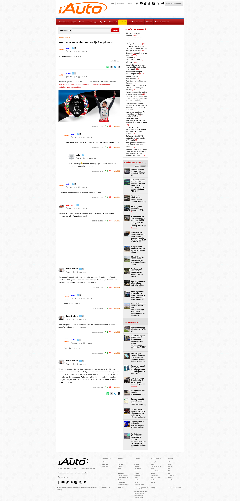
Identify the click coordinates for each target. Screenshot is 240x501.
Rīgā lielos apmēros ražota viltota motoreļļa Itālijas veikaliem (138, 284)
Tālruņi (153, 464)
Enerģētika (154, 462)
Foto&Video (154, 475)
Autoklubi (137, 480)
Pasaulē (120, 464)
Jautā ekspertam (174, 487)
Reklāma (120, 4)
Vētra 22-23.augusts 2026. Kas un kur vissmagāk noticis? (136, 88)
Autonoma (105, 466)
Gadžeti (153, 480)
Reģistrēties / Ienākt (174, 4)
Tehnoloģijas (156, 458)
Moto (119, 468)
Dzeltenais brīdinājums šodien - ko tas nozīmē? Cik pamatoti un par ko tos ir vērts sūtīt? (137, 106)
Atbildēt (117, 126)
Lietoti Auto (105, 462)
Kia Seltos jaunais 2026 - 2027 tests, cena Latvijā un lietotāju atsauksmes (136, 48)
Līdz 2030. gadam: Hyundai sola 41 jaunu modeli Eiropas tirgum (138, 381)
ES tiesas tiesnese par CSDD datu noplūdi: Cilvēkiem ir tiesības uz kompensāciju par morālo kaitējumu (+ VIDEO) (138, 185)
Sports (61, 37)
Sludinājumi (106, 458)
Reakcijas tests (139, 484)
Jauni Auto (105, 464)
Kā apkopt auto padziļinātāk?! (132, 77)
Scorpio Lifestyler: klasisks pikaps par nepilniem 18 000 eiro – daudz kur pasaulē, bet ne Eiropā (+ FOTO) (138, 221)
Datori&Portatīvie (156, 466)
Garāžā (136, 473)
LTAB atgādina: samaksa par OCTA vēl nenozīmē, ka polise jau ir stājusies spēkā (138, 413)
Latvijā (120, 462)
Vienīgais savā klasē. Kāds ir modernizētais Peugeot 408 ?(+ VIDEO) (137, 272)
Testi (119, 480)
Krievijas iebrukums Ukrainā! (133, 34)
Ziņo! (112, 4)
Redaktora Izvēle (123, 484)
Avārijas (136, 464)
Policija (136, 466)
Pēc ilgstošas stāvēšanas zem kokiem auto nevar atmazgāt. (136, 145)
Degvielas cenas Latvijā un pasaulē (136, 54)
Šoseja (170, 466)
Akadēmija (137, 468)
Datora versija (63, 477)
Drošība (136, 462)
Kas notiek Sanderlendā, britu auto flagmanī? (135, 59)
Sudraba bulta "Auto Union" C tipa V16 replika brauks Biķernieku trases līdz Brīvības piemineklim (136, 152)
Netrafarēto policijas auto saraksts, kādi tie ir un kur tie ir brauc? (136, 67)
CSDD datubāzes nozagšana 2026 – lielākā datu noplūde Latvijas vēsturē (136, 130)
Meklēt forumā (65, 30)
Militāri (136, 477)
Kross (169, 464)
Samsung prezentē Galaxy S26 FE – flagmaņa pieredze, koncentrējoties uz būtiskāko (138, 369)
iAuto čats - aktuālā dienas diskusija (136, 82)
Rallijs (67, 37)
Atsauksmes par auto (141, 491)
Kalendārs (171, 480)
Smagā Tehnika (123, 475)
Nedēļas (143, 166)
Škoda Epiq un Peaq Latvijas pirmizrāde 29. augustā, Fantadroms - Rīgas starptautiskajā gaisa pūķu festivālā (138, 440)
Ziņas (120, 458)
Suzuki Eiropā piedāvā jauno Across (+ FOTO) (137, 208)
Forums (121, 487)
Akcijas (154, 487)
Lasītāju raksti (138, 497)
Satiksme (137, 471)
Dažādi (153, 482)
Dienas (137, 166)
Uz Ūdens (121, 473)
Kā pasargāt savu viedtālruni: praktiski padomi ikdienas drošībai (137, 425)
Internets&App (155, 471)
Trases (170, 477)
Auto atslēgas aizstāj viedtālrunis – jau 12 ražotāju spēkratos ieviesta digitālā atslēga (138, 357)
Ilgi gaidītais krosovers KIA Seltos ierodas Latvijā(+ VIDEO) (138, 198)
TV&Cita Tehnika (156, 477)
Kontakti (129, 4)
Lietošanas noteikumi (87, 469)
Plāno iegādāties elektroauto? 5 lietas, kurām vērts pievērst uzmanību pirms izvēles (138, 295)
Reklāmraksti (122, 482)
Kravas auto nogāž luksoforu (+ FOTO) (138, 329)
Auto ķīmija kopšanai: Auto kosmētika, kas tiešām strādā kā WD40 (136, 114)
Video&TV (106, 487)
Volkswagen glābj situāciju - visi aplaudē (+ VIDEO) (138, 172)
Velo (119, 471)
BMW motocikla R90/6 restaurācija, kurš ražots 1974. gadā (135, 138)
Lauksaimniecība (123, 477)
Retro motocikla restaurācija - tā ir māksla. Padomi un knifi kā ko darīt (136, 122)
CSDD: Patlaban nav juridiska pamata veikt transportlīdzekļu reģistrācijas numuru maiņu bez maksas (138, 309)
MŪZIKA (131, 62)
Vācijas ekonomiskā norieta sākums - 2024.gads (136, 93)
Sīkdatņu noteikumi (82, 473)
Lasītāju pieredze (141, 487)
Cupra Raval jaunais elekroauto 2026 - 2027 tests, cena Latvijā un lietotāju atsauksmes (136, 41)
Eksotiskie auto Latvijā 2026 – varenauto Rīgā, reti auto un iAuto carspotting (137, 99)
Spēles (153, 473)
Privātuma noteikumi (65, 473)
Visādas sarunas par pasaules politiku (135, 73)
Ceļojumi (137, 475)
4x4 (169, 468)
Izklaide (120, 466)
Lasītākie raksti (134, 162)
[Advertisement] (120, 244)
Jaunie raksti (132, 322)
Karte (136, 482)
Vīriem (137, 458)
